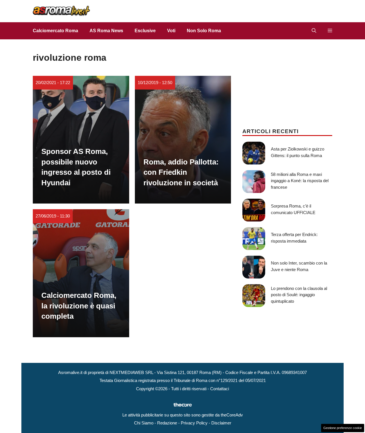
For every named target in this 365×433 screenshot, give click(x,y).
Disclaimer (221, 422)
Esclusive (145, 30)
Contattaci (219, 388)
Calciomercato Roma (55, 30)
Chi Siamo (143, 422)
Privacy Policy (194, 422)
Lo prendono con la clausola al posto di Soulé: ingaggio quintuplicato (299, 295)
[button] (314, 30)
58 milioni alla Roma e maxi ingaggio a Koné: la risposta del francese (299, 181)
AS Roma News (106, 30)
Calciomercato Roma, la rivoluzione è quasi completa (78, 305)
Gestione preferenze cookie (342, 428)
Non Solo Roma (204, 30)
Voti (171, 30)
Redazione (167, 422)
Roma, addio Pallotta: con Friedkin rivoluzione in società (181, 172)
